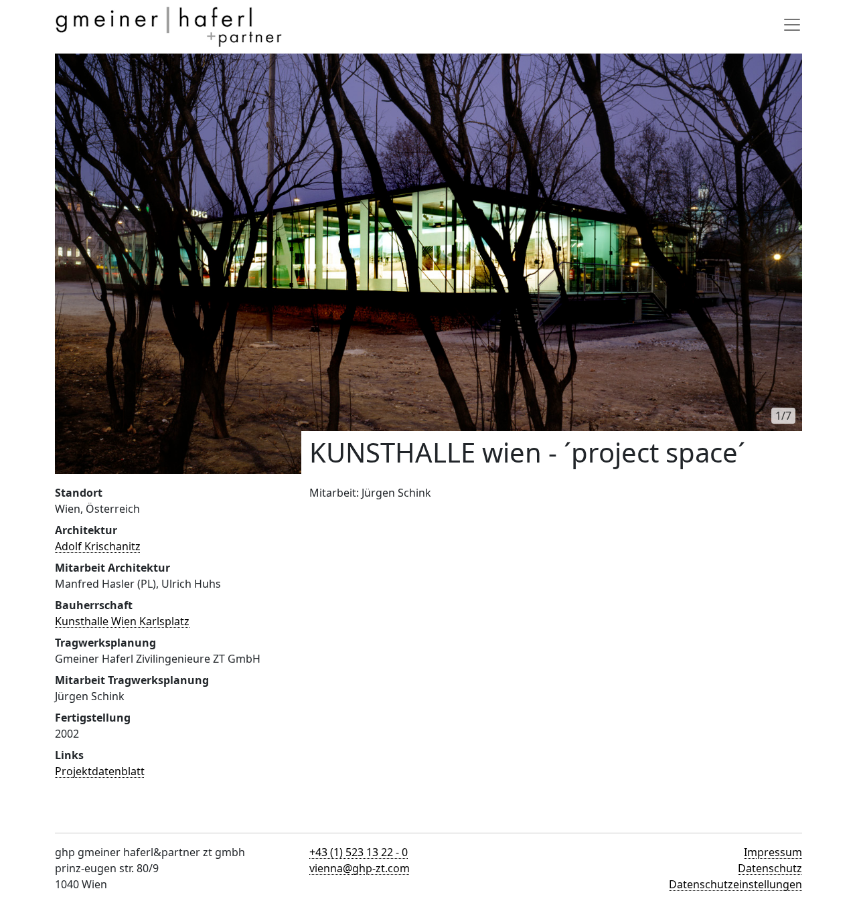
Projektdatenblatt (100, 771)
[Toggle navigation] (792, 24)
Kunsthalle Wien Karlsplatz (122, 621)
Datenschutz (770, 868)
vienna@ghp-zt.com (359, 868)
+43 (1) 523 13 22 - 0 (358, 852)
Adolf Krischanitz (98, 546)
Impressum (773, 852)
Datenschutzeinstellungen (735, 884)
